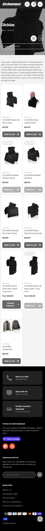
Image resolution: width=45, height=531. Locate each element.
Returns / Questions (12, 502)
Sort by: (6, 46)
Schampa (6, 117)
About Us (7, 490)
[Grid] (33, 38)
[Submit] (39, 475)
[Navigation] (40, 4)
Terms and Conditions (13, 506)
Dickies (11, 30)
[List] (41, 38)
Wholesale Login (10, 494)
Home (3, 30)
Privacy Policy (9, 498)
